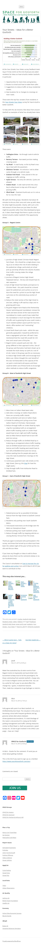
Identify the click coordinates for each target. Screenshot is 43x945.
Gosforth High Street (29, 619)
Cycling (20, 619)
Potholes (5, 850)
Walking (20, 622)
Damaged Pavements (9, 848)
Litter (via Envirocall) (9, 853)
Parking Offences (8, 855)
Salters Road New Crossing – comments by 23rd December (11, 601)
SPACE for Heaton (8, 812)
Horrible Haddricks (32, 640)
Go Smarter (6, 835)
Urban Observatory (9, 888)
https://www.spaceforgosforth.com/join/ (16, 761)
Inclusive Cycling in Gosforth (24, 597)
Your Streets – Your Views (24, 584)
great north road (21, 624)
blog (25, 463)
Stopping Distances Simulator (12, 928)
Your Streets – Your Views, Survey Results (11, 585)
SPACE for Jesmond (8, 815)
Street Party (6, 873)
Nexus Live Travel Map (9, 832)
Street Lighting (7, 860)
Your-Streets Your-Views (13, 102)
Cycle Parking (7, 870)
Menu (21, 6)
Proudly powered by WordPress (12, 941)
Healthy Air (6, 903)
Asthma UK (6, 898)
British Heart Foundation (10, 901)
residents (30, 624)
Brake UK (5, 926)
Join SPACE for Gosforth (36, 597)
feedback (33, 622)
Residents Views (7, 622)
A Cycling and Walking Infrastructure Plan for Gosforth (36, 587)
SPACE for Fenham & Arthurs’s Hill (13, 817)
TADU (4, 885)
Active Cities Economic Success (12, 913)
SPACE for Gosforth (34, 627)
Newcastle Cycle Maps (9, 837)
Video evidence (7, 858)
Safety (15, 622)
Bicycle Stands (7, 916)
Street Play (6, 875)
